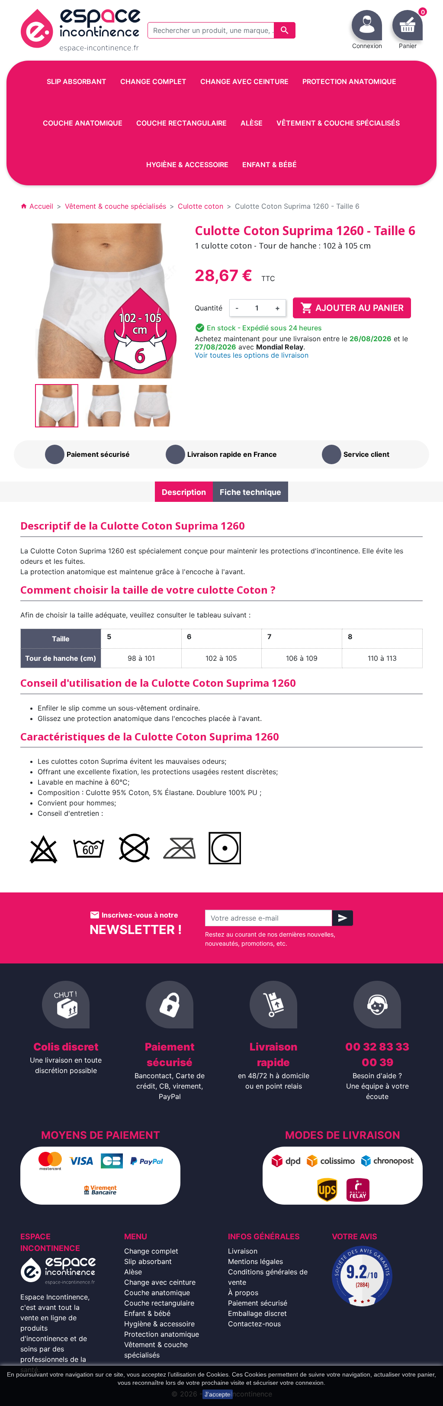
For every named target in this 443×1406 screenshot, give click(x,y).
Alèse (133, 1271)
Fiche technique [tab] (250, 492)
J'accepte (218, 1394)
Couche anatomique (157, 1292)
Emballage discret (257, 1313)
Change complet (151, 1251)
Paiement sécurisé (257, 1303)
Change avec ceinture (160, 1282)
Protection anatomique (161, 1334)
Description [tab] (184, 492)
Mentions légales (255, 1261)
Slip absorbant (148, 1261)
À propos (243, 1292)
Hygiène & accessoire (159, 1323)
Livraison (242, 1251)
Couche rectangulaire (159, 1303)
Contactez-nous (254, 1323)
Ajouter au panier (352, 307)
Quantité (208, 308)
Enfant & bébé (147, 1313)
